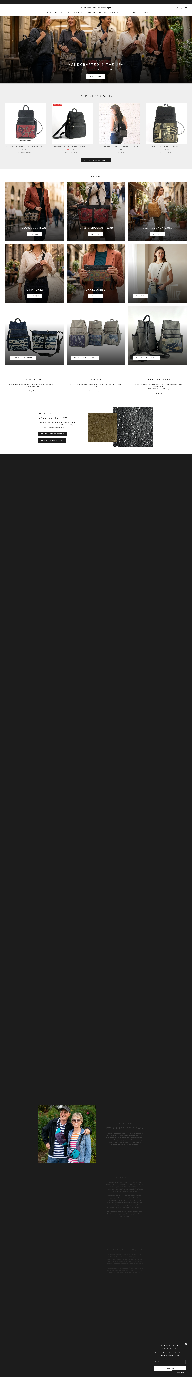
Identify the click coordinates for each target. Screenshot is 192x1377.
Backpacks (59, 12)
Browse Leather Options (52, 434)
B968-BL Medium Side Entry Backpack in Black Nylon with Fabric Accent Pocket (119, 147)
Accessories (129, 12)
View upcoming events (96, 391)
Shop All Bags (96, 76)
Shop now (113, 2)
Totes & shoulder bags (96, 12)
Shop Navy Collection (22, 358)
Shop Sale (141, 296)
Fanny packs (115, 12)
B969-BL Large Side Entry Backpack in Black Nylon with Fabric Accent (167, 147)
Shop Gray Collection (146, 358)
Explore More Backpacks (96, 160)
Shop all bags (33, 391)
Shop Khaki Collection (85, 358)
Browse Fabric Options (52, 440)
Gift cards (143, 12)
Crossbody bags (75, 12)
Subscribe (169, 1368)
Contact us (159, 393)
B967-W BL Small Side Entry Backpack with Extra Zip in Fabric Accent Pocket (72, 147)
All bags (47, 12)
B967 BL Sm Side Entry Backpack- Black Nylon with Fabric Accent (25, 147)
